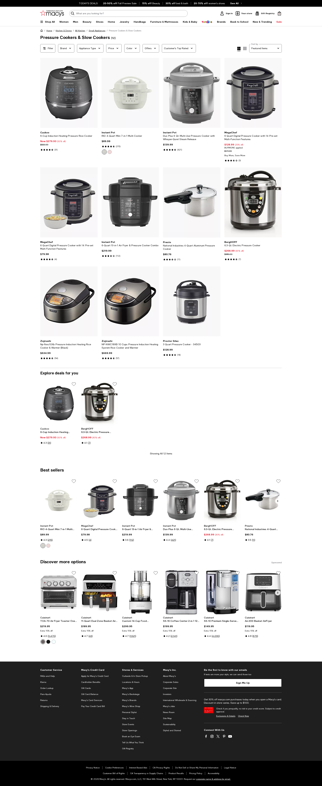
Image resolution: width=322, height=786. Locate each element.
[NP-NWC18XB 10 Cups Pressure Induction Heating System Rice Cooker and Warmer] (130, 301)
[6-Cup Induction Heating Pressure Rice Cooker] (69, 93)
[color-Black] (48, 642)
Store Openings (129, 730)
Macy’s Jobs (169, 706)
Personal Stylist (129, 712)
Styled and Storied (172, 730)
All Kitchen (80, 31)
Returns (43, 700)
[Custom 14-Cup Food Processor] (140, 592)
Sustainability (169, 724)
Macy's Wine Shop (131, 706)
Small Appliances (97, 31)
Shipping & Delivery (49, 706)
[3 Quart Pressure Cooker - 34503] (191, 301)
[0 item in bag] (279, 13)
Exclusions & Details (225, 716)
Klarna (43, 682)
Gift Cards (86, 688)
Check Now (243, 716)
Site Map (167, 718)
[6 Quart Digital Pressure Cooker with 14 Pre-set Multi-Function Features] (253, 93)
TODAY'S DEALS (88, 3)
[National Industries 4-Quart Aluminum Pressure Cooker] (191, 202)
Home (49, 31)
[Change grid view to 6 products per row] (245, 48)
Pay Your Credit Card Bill (93, 706)
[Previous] (44, 93)
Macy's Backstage (131, 694)
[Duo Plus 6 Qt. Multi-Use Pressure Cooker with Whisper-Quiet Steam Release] (191, 93)
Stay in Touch (128, 718)
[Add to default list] (74, 384)
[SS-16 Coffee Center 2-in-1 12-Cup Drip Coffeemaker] (181, 592)
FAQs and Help (47, 676)
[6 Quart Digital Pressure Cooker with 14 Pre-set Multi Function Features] (69, 202)
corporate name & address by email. (213, 779)
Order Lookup (46, 688)
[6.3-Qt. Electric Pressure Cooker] (253, 202)
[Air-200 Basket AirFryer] (263, 592)
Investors (167, 694)
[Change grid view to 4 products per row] (238, 49)
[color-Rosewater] (110, 152)
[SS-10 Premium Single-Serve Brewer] (222, 592)
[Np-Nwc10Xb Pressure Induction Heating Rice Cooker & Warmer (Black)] (69, 301)
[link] (69, 141)
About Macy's (169, 676)
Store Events (128, 724)
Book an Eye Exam (131, 736)
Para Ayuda (45, 694)
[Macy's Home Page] (52, 13)
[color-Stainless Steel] (43, 642)
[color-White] (54, 642)
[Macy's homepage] (42, 31)
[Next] (93, 93)
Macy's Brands (129, 700)
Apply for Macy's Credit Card (95, 676)
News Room (169, 712)
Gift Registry (128, 748)
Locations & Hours (130, 682)
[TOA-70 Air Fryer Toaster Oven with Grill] (58, 592)
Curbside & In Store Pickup (135, 676)
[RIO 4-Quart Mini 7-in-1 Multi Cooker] (130, 93)
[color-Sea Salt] (104, 152)
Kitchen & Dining (64, 31)
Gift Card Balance (89, 694)
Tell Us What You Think (133, 742)
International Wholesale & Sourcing (179, 700)
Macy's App (127, 688)
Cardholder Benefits (90, 682)
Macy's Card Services (91, 700)
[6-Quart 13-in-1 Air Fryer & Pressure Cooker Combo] (130, 202)
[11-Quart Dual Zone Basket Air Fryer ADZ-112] (99, 592)
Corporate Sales (170, 682)
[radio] (104, 152)
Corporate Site (170, 688)
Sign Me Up (243, 682)
